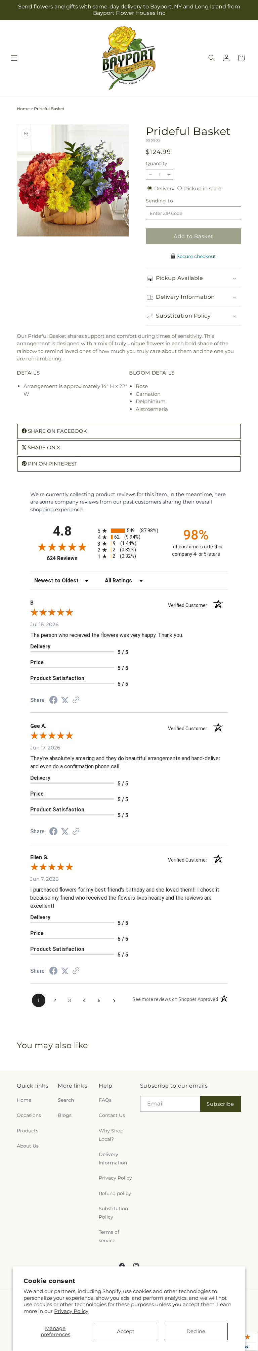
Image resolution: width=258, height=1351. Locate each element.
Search (66, 1100)
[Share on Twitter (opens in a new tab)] (65, 700)
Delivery (165, 188)
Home (23, 108)
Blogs (65, 1115)
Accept (125, 1331)
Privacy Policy (71, 1311)
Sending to (169, 200)
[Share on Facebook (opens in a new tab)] (53, 701)
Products (27, 1131)
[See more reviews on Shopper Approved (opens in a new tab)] (76, 700)
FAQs (105, 1100)
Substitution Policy (113, 1212)
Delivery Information (113, 1158)
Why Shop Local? (111, 1135)
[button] (14, 58)
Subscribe (220, 1104)
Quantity (156, 163)
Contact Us (112, 1115)
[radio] (129, 530)
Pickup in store (202, 188)
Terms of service (109, 1236)
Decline (195, 1331)
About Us (28, 1146)
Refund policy (115, 1193)
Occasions (29, 1115)
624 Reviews (70, 558)
